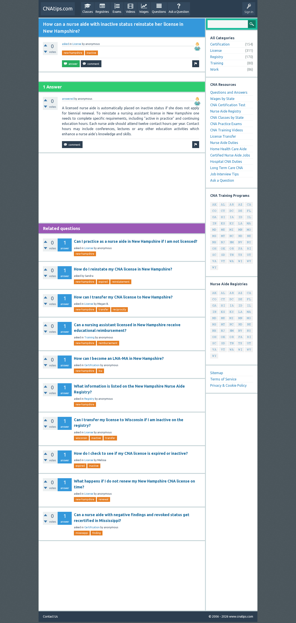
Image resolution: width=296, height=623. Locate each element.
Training (89, 337)
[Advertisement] (122, 188)
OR (231, 248)
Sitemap (216, 373)
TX (240, 255)
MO (249, 230)
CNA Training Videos (226, 130)
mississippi (82, 533)
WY (214, 267)
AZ (240, 204)
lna (100, 370)
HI (223, 217)
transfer (104, 309)
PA (240, 248)
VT (223, 261)
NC (231, 236)
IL (249, 217)
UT (249, 255)
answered (68, 98)
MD (214, 230)
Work (214, 69)
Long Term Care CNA (226, 168)
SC (214, 255)
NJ (223, 242)
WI (240, 261)
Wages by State (222, 99)
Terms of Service (223, 379)
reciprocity (119, 309)
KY (231, 223)
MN (240, 230)
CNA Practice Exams (226, 124)
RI (249, 248)
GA (214, 217)
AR (231, 204)
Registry (89, 398)
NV (240, 242)
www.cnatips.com (241, 616)
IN (214, 223)
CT (223, 211)
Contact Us (50, 616)
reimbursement (108, 343)
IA (231, 217)
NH (214, 242)
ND (240, 236)
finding (96, 533)
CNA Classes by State (227, 117)
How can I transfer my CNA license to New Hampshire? (123, 297)
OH (214, 248)
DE (240, 211)
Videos (130, 11)
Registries (102, 11)
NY (249, 242)
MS (214, 236)
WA (231, 261)
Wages (144, 11)
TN (232, 255)
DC (231, 211)
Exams (117, 11)
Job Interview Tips (224, 174)
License (76, 43)
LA (240, 223)
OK (223, 248)
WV (249, 261)
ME (223, 230)
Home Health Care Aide (228, 149)
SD (223, 255)
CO (214, 211)
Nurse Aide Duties (224, 143)
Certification (92, 365)
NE (249, 236)
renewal (103, 499)
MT (223, 236)
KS (223, 223)
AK (214, 204)
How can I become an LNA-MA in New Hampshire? (119, 358)
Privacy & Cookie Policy (228, 385)
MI (231, 230)
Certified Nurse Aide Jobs (230, 155)
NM (232, 242)
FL (249, 211)
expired (103, 281)
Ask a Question (179, 11)
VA (214, 261)
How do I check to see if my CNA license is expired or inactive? (131, 453)
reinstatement (121, 281)
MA (249, 223)
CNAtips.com (58, 8)
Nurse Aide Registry (225, 111)
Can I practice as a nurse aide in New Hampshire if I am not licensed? (135, 241)
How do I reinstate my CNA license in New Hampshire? (123, 269)
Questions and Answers (228, 92)
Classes (87, 11)
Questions (159, 11)
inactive (91, 52)
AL (223, 204)
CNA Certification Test (227, 105)
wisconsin (81, 438)
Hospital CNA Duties (226, 161)
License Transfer (223, 136)
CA (249, 204)
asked (65, 43)
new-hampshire (73, 52)
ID (240, 217)
